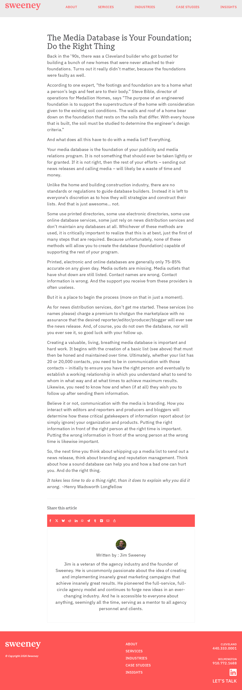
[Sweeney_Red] (23, 644)
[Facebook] (50, 520)
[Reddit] (69, 520)
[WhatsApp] (82, 520)
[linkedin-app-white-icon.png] (233, 671)
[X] (57, 520)
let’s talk (225, 681)
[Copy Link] (114, 520)
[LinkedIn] (76, 520)
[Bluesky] (63, 520)
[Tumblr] (95, 520)
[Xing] (101, 520)
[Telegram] (88, 520)
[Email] (108, 520)
